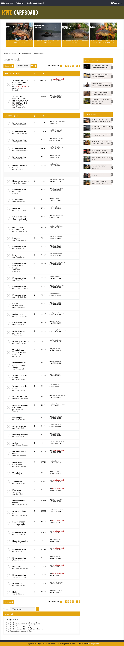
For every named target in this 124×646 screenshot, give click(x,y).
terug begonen (18, 418)
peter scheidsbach (22, 399)
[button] (61, 66)
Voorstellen (17, 473)
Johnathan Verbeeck (17, 410)
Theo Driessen (21, 343)
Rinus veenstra (21, 240)
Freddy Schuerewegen (17, 334)
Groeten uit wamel (20, 397)
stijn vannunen (21, 419)
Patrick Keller (20, 369)
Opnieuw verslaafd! (20, 426)
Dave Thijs (19, 494)
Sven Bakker (20, 585)
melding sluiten (93, 644)
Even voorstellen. (19, 131)
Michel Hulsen (21, 183)
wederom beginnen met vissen (20, 406)
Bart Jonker (20, 594)
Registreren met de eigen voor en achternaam (20, 82)
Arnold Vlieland (21, 466)
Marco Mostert (57, 590)
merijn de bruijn (21, 577)
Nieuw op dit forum (20, 435)
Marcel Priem (20, 483)
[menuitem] (117, 3)
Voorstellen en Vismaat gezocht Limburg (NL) (19, 352)
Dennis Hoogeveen (16, 192)
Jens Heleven (20, 543)
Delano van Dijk (21, 125)
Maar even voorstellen (17, 491)
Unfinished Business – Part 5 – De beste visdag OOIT (75, 41)
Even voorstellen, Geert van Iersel (19, 218)
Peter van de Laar (22, 568)
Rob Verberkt (20, 202)
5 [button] (72, 65)
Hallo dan (16, 208)
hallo (14, 255)
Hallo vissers (17, 314)
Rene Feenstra (21, 210)
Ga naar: (6, 609)
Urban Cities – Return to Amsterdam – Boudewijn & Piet (19, 41)
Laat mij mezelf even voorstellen (19, 523)
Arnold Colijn (20, 428)
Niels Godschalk (21, 297)
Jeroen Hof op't (21, 107)
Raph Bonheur (21, 257)
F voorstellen (17, 200)
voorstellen (17, 566)
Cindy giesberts (21, 504)
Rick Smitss (20, 325)
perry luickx (56, 294)
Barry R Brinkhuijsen (16, 270)
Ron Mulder (20, 159)
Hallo (14, 592)
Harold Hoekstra (57, 582)
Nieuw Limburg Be (20, 541)
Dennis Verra (20, 308)
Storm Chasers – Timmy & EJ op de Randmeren (47, 41)
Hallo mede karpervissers (18, 463)
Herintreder (17, 443)
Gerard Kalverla (21, 231)
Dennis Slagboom (58, 121)
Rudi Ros (19, 551)
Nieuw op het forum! (20, 341)
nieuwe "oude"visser (17, 305)
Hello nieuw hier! (19, 331)
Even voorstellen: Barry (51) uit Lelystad (19, 266)
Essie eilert (21, 560)
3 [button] (68, 65)
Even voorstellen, (19, 287)
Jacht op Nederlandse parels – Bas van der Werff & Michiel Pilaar (103, 41)
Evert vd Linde (57, 340)
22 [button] (77, 65)
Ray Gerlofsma (21, 456)
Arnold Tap (19, 280)
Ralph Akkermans (22, 150)
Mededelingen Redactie (18, 89)
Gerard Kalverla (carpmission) (18, 228)
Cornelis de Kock (22, 288)
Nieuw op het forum (20, 181)
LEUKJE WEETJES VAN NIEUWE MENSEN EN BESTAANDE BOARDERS (20, 101)
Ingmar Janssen (21, 142)
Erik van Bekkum (22, 445)
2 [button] (66, 65)
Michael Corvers (21, 526)
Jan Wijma (19, 169)
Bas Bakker (56, 461)
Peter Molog (20, 436)
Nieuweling (17, 584)
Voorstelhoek (11, 59)
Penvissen (16, 238)
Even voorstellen (19, 123)
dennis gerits (56, 539)
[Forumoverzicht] (20, 11)
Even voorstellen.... (20, 148)
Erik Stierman (20, 534)
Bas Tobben (20, 475)
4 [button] (70, 65)
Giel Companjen (21, 133)
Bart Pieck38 (20, 379)
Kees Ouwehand (21, 86)
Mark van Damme (22, 515)
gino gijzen (19, 356)
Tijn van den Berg (22, 316)
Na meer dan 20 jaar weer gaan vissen (19, 365)
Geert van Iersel (21, 221)
